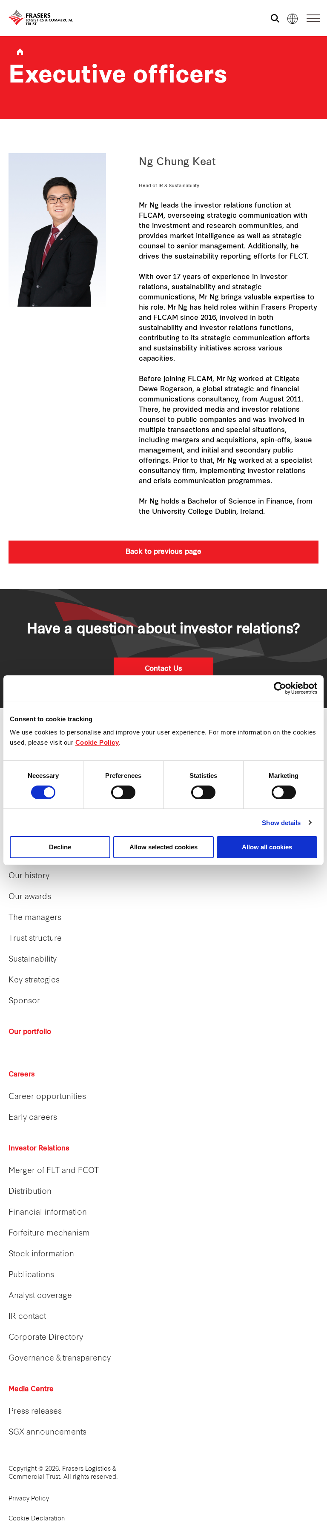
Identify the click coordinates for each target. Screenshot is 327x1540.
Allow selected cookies (163, 847)
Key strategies (34, 980)
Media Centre (31, 1389)
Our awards (30, 897)
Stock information (41, 1254)
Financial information (48, 1213)
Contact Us (163, 669)
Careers (22, 1074)
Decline (60, 847)
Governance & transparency (60, 1359)
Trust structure (35, 939)
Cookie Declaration (37, 1519)
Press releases (35, 1412)
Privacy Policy (29, 1499)
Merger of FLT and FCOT (54, 1171)
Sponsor (24, 1001)
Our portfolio (30, 1032)
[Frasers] (35, 18)
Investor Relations (39, 1148)
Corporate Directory (46, 1338)
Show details (281, 822)
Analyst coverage (40, 1296)
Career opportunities (47, 1097)
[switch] (123, 792)
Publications (31, 1275)
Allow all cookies (267, 847)
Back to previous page (163, 552)
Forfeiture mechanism (49, 1234)
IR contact (27, 1317)
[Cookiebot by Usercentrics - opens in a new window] (280, 688)
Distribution (30, 1192)
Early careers (33, 1118)
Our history (29, 876)
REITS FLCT (20, 51)
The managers (35, 918)
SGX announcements (47, 1433)
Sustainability (33, 960)
